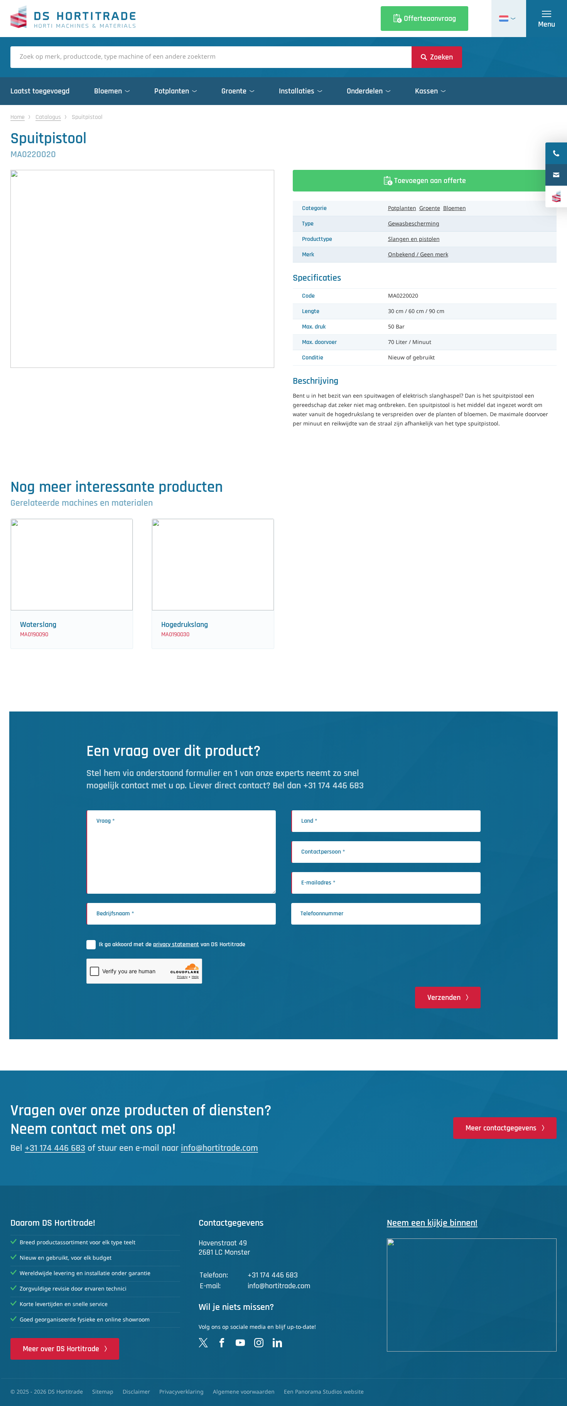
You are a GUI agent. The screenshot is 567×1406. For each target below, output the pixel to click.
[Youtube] (240, 1342)
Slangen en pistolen (414, 239)
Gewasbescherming (413, 224)
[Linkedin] (277, 1342)
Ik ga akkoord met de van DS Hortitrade (172, 944)
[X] (203, 1342)
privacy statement (176, 944)
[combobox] (211, 57)
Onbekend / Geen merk (418, 255)
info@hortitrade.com (219, 1148)
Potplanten (402, 208)
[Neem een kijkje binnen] (472, 1295)
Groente (429, 208)
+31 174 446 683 (55, 1148)
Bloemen (454, 208)
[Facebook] (221, 1342)
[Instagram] (258, 1342)
